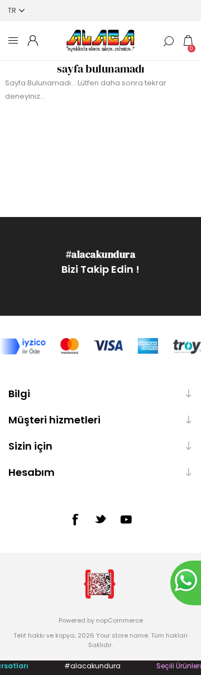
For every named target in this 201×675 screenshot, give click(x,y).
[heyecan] (100, 519)
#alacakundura (101, 254)
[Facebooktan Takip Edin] (75, 519)
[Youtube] (126, 519)
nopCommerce (119, 620)
